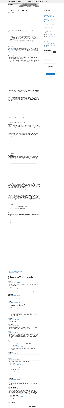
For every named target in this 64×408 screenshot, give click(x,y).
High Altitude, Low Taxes (48, 14)
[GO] (54, 52)
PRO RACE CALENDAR (11, 1)
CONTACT (41, 1)
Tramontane (13, 49)
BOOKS (24, 1)
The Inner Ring (15, 287)
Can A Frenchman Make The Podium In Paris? (15, 271)
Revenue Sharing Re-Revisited (49, 19)
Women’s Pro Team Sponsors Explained (50, 16)
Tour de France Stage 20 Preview (49, 24)
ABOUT (46, 1)
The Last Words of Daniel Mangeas (14, 272)
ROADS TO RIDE (18, 1)
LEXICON (37, 1)
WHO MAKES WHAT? (30, 1)
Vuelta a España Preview (48, 15)
